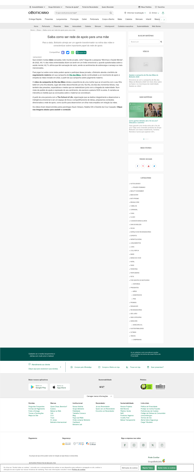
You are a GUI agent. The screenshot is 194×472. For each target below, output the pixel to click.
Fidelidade (76, 411)
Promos (133, 302)
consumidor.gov (146, 416)
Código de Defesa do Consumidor (153, 413)
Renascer (134, 306)
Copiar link (82, 52)
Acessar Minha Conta (154, 13)
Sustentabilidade (143, 26)
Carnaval (134, 209)
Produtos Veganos (127, 416)
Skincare (139, 19)
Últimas (133, 332)
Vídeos (133, 336)
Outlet (84, 19)
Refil (121, 413)
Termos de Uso (146, 418)
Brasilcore (134, 202)
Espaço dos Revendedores (140, 232)
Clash (132, 217)
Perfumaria (94, 19)
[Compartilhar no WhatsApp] (72, 52)
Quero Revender (108, 7)
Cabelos (128, 19)
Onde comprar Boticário (81, 420)
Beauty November (137, 191)
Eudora (53, 409)
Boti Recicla (124, 409)
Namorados (137, 295)
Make (120, 19)
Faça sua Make (78, 418)
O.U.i (52, 416)
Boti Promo (134, 198)
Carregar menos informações (97, 396)
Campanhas (137, 339)
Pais (134, 299)
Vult (51, 413)
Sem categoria (135, 317)
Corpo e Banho (108, 19)
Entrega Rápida (35, 19)
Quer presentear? (157, 367)
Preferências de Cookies (149, 411)
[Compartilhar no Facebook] (63, 52)
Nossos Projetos (126, 407)
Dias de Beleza (135, 224)
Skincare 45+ (138, 325)
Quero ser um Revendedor (105, 409)
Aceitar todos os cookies (166, 468)
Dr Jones (53, 420)
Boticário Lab (77, 424)
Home (36, 26)
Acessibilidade (37, 7)
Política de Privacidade (149, 407)
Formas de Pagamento (37, 409)
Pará (132, 265)
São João (133, 313)
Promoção (74, 19)
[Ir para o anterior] (161, 20)
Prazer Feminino (139, 187)
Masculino (159, 19)
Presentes (49, 19)
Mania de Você (135, 258)
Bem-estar (134, 195)
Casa (132, 213)
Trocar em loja (135, 367)
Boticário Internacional (58, 422)
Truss (52, 418)
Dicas (132, 228)
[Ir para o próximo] (164, 20)
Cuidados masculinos (125, 26)
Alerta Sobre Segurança (149, 420)
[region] (97, 468)
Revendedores (136, 310)
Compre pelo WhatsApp (83, 367)
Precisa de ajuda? (72, 7)
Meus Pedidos (146, 7)
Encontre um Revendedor (105, 411)
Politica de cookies (78, 470)
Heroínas (136, 284)
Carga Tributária (146, 422)
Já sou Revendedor (103, 407)
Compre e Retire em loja (111, 367)
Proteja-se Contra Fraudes (150, 409)
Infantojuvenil (109, 26)
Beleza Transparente (127, 420)
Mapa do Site (33, 416)
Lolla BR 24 (134, 250)
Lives (132, 247)
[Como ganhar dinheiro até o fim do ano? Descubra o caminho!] (146, 110)
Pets (132, 276)
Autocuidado (76, 26)
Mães (135, 291)
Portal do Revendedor (90, 7)
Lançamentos (61, 19)
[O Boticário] (39, 12)
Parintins (134, 269)
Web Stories (156, 26)
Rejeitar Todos (148, 468)
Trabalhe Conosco (79, 413)
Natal (132, 261)
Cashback (76, 422)
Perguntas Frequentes (36, 407)
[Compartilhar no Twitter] (67, 52)
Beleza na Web (55, 411)
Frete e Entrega (34, 411)
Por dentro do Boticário (139, 280)
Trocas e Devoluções (36, 413)
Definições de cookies (130, 468)
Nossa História (78, 407)
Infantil (148, 19)
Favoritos (161, 7)
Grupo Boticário (54, 7)
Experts (133, 235)
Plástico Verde (125, 411)
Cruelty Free (124, 418)
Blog (74, 416)
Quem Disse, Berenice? (58, 407)
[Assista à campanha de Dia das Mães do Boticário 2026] (146, 64)
